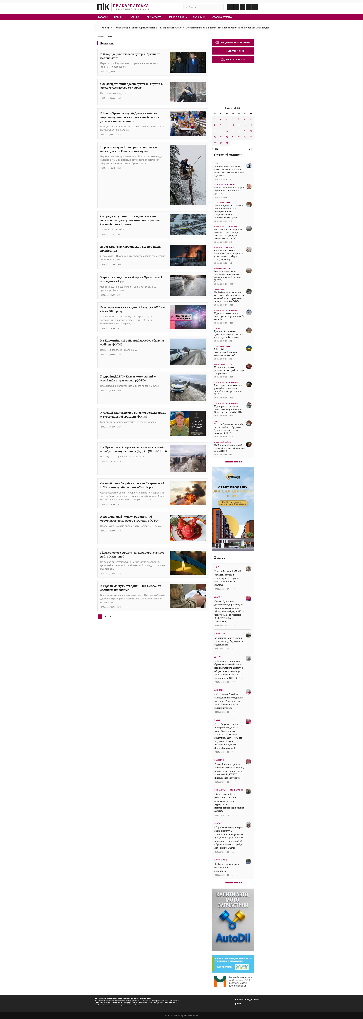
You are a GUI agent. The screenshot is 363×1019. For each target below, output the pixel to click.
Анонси (218, 690)
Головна (103, 17)
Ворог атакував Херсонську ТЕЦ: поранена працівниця (130, 248)
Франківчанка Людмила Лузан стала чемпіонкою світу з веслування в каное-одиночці (229, 171)
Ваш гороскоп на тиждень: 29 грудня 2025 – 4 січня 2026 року (132, 309)
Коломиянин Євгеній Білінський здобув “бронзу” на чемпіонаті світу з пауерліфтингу (228, 255)
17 (227, 131)
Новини (118, 17)
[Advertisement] (233, 84)
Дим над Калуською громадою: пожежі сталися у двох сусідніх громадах (228, 334)
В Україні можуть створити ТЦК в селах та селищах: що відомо (130, 588)
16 (221, 131)
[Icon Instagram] (236, 7)
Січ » (251, 148)
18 (233, 131)
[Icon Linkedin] (242, 7)
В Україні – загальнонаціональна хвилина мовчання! (225, 352)
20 (244, 131)
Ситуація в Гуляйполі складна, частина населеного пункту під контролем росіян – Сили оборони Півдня (131, 220)
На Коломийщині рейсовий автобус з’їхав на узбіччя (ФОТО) (132, 342)
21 (250, 131)
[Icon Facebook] (230, 7)
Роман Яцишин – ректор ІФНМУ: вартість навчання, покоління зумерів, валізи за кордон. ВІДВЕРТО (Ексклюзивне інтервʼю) (229, 771)
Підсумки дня (235, 51)
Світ (216, 567)
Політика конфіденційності (247, 999)
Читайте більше (233, 461)
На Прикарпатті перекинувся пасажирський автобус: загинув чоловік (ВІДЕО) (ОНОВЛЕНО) (133, 449)
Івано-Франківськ (222, 203)
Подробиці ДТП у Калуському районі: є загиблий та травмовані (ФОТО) (128, 378)
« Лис (215, 148)
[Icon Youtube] (255, 7)
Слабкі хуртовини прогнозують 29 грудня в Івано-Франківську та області (131, 86)
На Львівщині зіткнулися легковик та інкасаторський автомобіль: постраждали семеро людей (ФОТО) (229, 297)
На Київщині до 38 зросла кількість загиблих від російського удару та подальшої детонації (228, 234)
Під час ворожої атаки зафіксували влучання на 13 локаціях (229, 316)
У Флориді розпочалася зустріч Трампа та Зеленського (130, 56)
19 (239, 131)
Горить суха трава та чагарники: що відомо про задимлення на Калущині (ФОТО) (228, 276)
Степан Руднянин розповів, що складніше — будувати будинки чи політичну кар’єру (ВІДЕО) (229, 428)
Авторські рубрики (222, 17)
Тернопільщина (178, 17)
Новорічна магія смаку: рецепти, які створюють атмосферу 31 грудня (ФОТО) (129, 518)
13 (244, 124)
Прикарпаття (154, 17)
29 (215, 143)
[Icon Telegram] (249, 7)
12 (239, 124)
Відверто (219, 760)
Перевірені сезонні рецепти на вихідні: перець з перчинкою (229, 370)
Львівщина (199, 17)
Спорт (216, 164)
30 (221, 143)
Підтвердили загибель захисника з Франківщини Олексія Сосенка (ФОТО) (228, 409)
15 (215, 131)
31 (227, 143)
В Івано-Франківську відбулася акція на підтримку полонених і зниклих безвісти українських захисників (130, 117)
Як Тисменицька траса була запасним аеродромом (226, 867)
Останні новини (228, 155)
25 (233, 137)
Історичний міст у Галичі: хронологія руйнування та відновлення (228, 641)
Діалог (219, 557)
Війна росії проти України (226, 227)
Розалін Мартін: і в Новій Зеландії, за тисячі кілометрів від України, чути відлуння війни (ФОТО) (227, 578)
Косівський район (222, 442)
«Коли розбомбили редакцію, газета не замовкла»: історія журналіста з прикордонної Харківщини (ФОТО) (229, 802)
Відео (217, 720)
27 (244, 137)
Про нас (238, 1003)
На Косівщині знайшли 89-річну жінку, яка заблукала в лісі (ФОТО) (229, 448)
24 (227, 137)
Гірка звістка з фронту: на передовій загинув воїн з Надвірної (132, 554)
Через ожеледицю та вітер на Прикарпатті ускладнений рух (131, 279)
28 (250, 137)
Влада (217, 421)
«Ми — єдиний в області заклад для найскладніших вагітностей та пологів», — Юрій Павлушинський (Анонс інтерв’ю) (228, 701)
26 (239, 137)
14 (250, 124)
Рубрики (134, 17)
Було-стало (220, 633)
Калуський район (222, 269)
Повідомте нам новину (235, 42)
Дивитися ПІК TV (234, 59)
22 (215, 137)
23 (221, 137)
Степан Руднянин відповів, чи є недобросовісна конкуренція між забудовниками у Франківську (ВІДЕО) (211, 27)
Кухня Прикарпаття (223, 364)
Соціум (217, 328)
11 (233, 124)
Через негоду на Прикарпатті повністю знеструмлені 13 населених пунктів (128, 149)
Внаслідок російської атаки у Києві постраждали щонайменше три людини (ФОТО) (229, 389)
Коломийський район (224, 248)
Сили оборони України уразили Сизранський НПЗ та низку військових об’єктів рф (132, 485)
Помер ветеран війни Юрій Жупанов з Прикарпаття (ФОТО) (114, 27)
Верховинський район (224, 185)
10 (227, 124)
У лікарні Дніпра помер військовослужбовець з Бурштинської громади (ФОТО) (133, 414)
